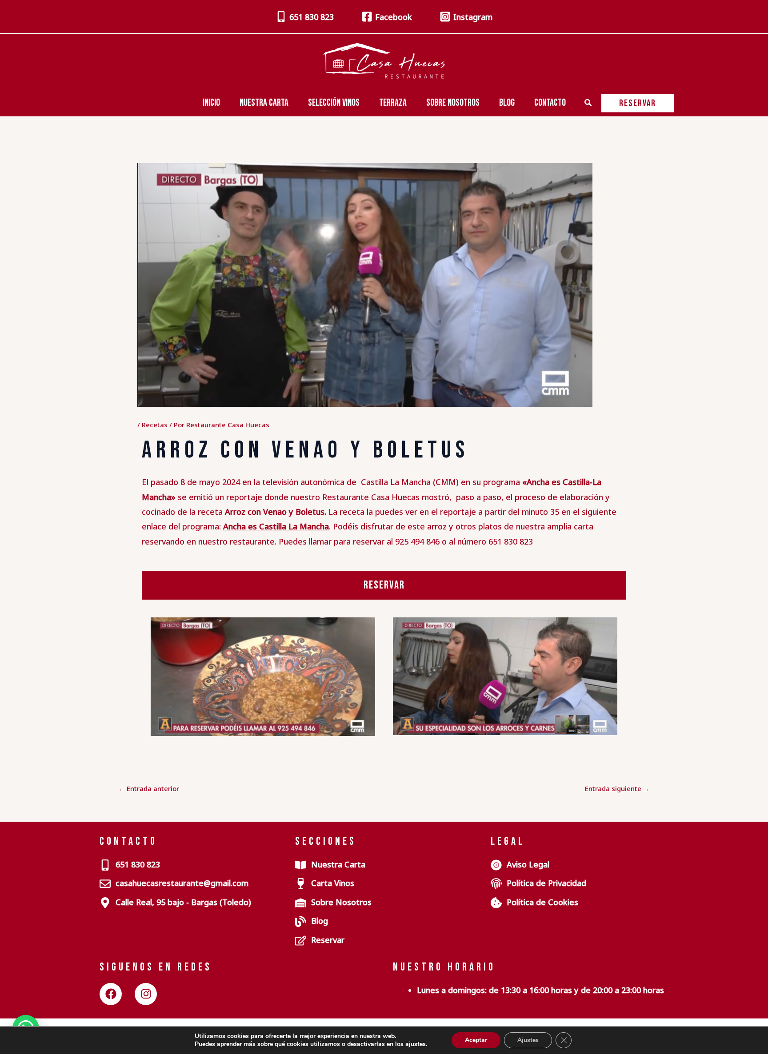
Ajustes (528, 1040)
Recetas (155, 424)
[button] (588, 103)
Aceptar (476, 1040)
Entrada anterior (148, 788)
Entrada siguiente (617, 788)
